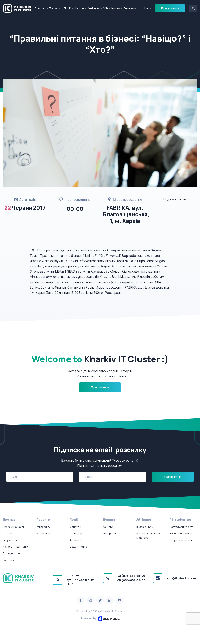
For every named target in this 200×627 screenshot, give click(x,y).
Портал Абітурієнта (181, 526)
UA (146, 8)
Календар (76, 533)
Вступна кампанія (181, 540)
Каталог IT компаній (15, 546)
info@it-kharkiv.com (181, 578)
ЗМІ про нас (110, 533)
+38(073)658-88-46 (130, 576)
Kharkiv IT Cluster (13, 526)
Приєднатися (11, 553)
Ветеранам (131, 8)
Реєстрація (113, 292)
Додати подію (78, 546)
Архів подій (76, 540)
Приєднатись (170, 8)
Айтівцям (93, 8)
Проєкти (54, 8)
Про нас (40, 8)
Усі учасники (11, 540)
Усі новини (109, 526)
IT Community (144, 526)
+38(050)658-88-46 (130, 580)
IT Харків (8, 533)
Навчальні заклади (182, 533)
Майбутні (75, 526)
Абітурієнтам (111, 8)
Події (67, 8)
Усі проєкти (43, 526)
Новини (79, 8)
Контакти (9, 560)
